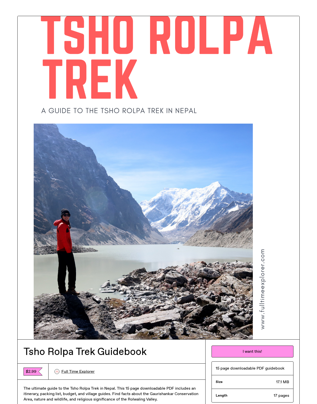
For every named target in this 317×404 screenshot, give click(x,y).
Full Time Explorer (78, 371)
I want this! (252, 351)
